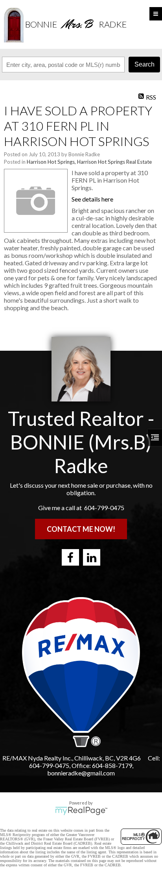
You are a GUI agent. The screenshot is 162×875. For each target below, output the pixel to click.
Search (144, 64)
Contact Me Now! (81, 529)
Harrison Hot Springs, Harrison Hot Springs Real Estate (89, 162)
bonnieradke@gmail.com (81, 773)
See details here (92, 199)
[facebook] (70, 557)
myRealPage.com (81, 810)
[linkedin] (91, 557)
